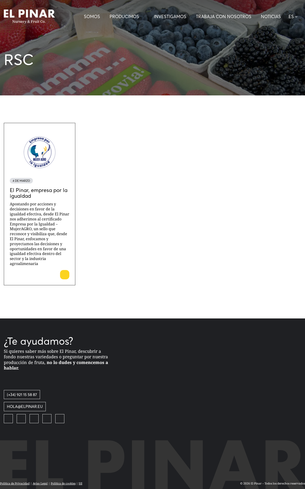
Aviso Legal (40, 483)
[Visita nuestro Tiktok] (59, 418)
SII (80, 483)
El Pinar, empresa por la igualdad (38, 193)
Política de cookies (63, 483)
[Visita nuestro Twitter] (21, 418)
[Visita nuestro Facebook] (8, 418)
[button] (295, 16)
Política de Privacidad (15, 483)
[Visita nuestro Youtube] (46, 418)
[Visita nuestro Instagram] (34, 418)
